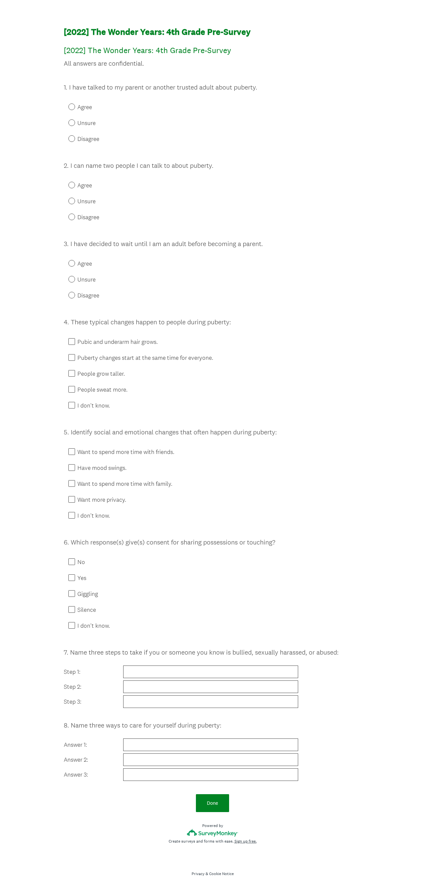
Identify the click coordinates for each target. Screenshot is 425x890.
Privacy (198, 873)
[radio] (67, 106)
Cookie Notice (221, 873)
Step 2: (72, 686)
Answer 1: (75, 744)
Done (212, 803)
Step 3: (73, 701)
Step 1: (72, 671)
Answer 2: (76, 759)
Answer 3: (76, 774)
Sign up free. (245, 841)
